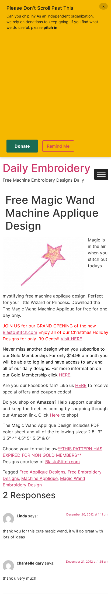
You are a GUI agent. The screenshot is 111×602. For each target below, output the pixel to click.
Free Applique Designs (42, 472)
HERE (64, 375)
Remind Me (58, 146)
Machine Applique (39, 478)
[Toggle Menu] (101, 174)
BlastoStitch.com (20, 332)
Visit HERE (71, 338)
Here (55, 415)
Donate (22, 146)
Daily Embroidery (47, 168)
